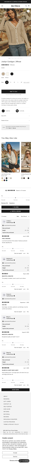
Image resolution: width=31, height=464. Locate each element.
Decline (15, 456)
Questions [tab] (12, 203)
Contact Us (7, 404)
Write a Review (18, 212)
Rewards (6, 399)
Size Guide (7, 409)
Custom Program (9, 421)
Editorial (7, 414)
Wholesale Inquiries (10, 419)
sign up (14, 128)
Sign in (9, 128)
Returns (6, 411)
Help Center (8, 406)
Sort (18, 216)
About (6, 396)
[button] (8, 65)
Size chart (27, 82)
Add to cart (13, 91)
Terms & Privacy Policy (11, 424)
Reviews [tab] (4, 203)
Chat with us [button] (25, 460)
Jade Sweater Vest (5, 174)
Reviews (6, 416)
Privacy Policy (13, 449)
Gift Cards (7, 401)
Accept (15, 452)
